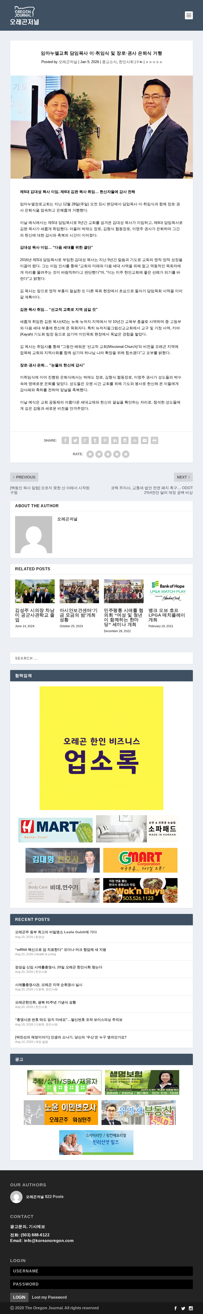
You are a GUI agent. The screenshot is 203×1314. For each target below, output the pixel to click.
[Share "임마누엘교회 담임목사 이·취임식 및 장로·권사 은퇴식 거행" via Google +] (85, 440)
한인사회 (126, 62)
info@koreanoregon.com (49, 1241)
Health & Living (45, 954)
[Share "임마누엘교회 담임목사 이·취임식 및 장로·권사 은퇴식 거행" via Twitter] (75, 440)
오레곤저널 (68, 62)
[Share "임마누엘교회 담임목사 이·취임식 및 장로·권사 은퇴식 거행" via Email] (145, 440)
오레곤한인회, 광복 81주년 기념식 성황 (45, 1002)
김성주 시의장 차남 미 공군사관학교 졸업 (34, 615)
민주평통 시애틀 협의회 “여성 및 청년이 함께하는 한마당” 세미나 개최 (123, 617)
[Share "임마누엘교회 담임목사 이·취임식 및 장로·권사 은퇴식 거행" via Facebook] (65, 440)
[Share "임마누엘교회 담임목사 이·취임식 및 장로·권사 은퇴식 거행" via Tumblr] (95, 440)
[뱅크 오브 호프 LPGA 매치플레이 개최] (168, 591)
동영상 (39, 937)
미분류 (39, 989)
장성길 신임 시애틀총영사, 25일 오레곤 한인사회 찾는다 (58, 967)
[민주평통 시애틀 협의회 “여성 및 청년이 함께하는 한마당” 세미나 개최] (124, 591)
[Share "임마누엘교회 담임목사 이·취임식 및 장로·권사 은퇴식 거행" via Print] (154, 440)
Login (19, 1297)
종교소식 (109, 62)
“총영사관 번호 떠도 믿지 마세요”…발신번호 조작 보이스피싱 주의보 (69, 1020)
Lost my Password (49, 1297)
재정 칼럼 (41, 1042)
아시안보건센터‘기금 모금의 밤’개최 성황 (79, 615)
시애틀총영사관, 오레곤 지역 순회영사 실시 (48, 985)
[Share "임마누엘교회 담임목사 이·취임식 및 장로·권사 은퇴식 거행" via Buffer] (125, 440)
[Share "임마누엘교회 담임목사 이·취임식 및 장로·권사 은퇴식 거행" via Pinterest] (105, 440)
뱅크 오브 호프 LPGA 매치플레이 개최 (167, 615)
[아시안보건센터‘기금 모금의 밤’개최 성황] (79, 591)
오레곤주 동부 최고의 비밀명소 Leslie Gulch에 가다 (56, 932)
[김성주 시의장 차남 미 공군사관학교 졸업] (35, 591)
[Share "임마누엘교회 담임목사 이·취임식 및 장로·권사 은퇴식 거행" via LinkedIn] (115, 440)
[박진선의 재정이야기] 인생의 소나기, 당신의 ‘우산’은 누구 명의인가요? (71, 1037)
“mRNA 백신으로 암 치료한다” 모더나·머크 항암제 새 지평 (60, 950)
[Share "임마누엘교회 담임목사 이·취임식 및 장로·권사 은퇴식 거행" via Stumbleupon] (135, 440)
